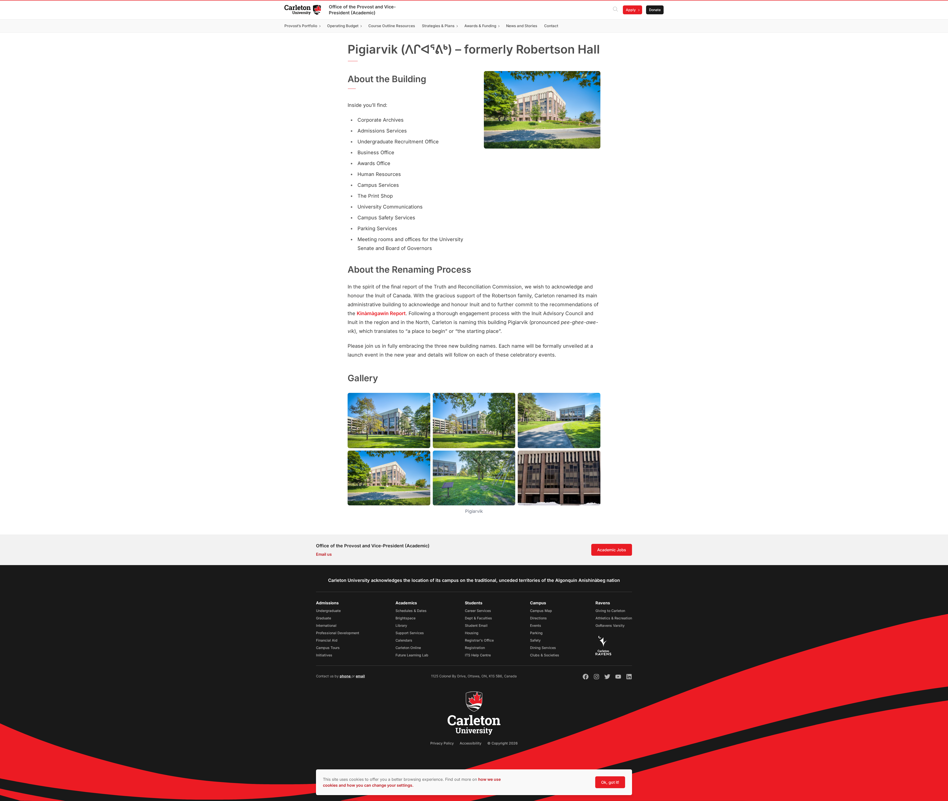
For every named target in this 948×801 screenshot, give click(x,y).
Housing (471, 633)
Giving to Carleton (610, 611)
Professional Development (337, 633)
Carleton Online (408, 648)
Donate (655, 10)
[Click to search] (615, 9)
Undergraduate (328, 611)
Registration (475, 648)
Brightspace (405, 618)
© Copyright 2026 (502, 743)
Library (401, 625)
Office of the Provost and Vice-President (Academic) (362, 9)
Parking (536, 633)
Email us (324, 554)
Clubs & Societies (544, 655)
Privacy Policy (442, 743)
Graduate (323, 618)
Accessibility (470, 743)
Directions (538, 618)
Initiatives (324, 655)
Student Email (476, 625)
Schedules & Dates (411, 611)
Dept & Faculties (478, 618)
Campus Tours (328, 648)
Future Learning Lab (411, 655)
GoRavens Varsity (610, 625)
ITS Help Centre (478, 655)
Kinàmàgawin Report (381, 313)
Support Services (409, 633)
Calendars (403, 640)
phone (346, 676)
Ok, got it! (610, 782)
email (360, 676)
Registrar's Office (479, 640)
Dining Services (543, 648)
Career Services (478, 611)
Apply (631, 10)
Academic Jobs (611, 549)
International (326, 625)
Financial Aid (326, 640)
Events (535, 625)
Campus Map (541, 611)
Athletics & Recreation (613, 618)
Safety (535, 640)
